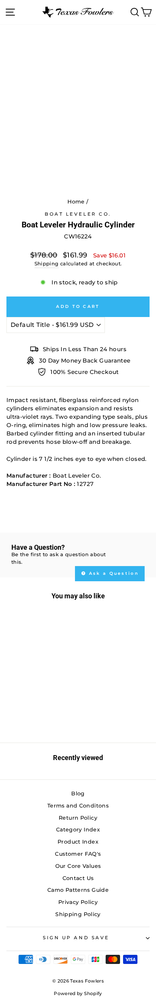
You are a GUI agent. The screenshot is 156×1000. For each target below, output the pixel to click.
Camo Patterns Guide (78, 890)
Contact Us (78, 878)
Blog (77, 793)
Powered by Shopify (78, 993)
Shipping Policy (78, 914)
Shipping (46, 264)
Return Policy (78, 818)
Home (75, 202)
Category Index (78, 829)
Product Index (78, 842)
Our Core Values (78, 866)
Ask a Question (113, 573)
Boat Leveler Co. (78, 214)
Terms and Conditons (78, 806)
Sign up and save (76, 937)
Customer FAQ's (78, 854)
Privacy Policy (78, 902)
